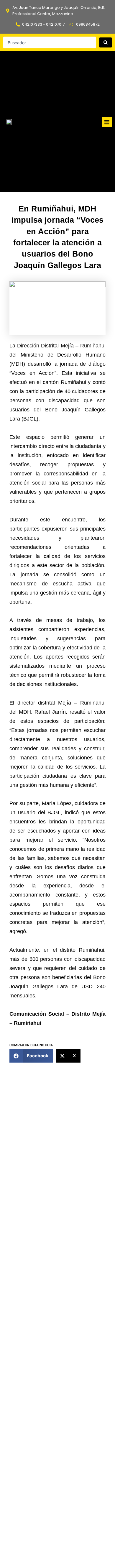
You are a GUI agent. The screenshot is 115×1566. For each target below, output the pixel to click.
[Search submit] (105, 42)
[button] (107, 122)
